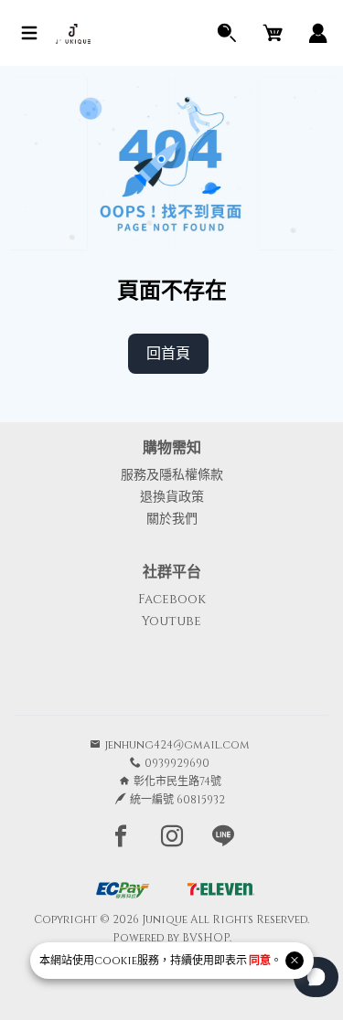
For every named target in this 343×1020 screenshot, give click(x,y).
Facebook (172, 599)
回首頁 (168, 354)
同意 (260, 960)
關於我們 (172, 518)
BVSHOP (206, 937)
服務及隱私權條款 (172, 474)
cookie (115, 960)
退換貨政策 (172, 496)
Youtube (171, 621)
